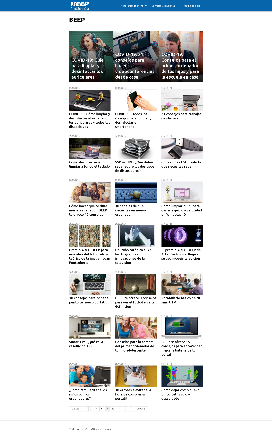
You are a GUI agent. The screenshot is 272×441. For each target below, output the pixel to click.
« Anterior (75, 409)
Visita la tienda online (132, 5)
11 (119, 409)
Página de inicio (191, 5)
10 (113, 409)
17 (131, 409)
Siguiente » (141, 409)
